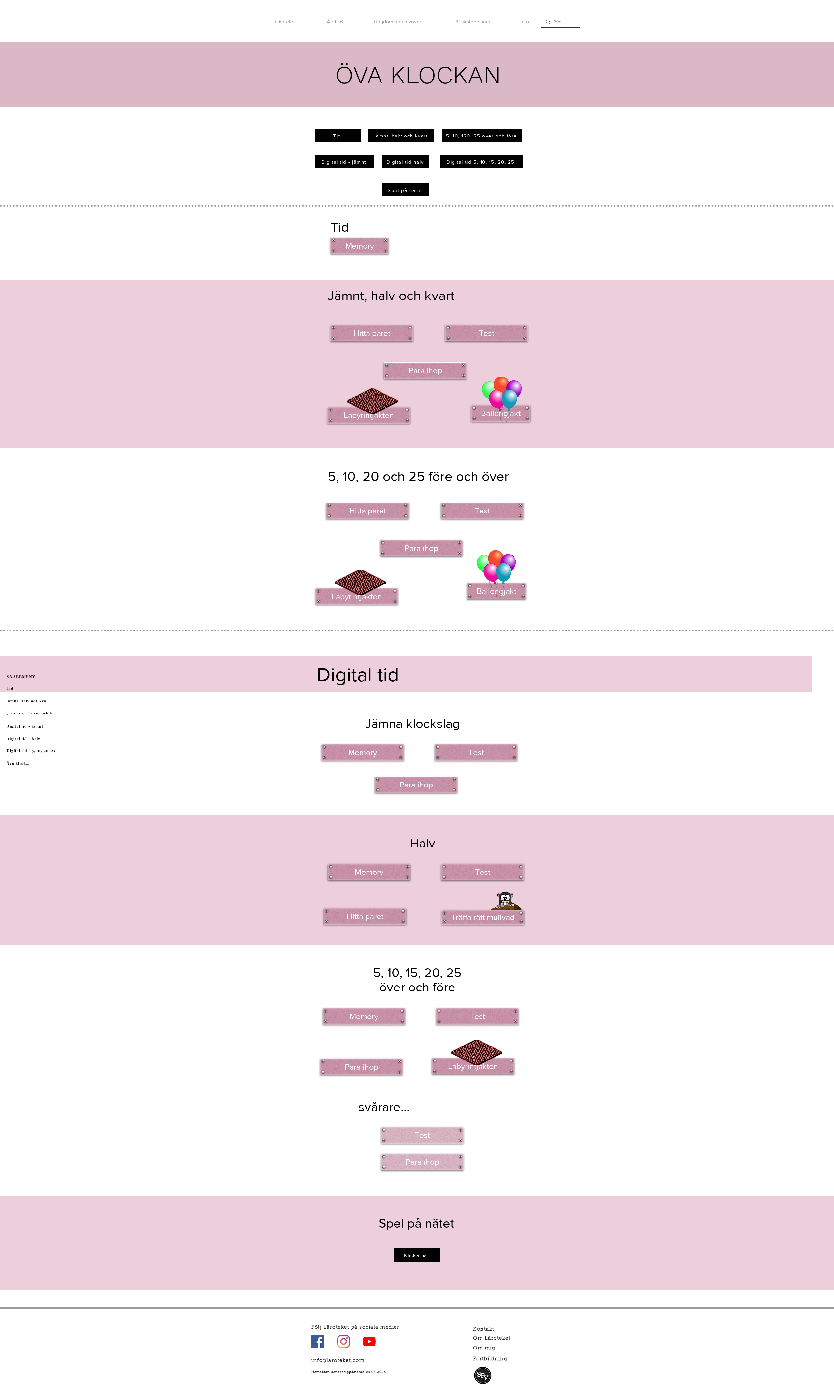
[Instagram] (343, 1341)
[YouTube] (369, 1341)
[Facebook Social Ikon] (317, 1341)
